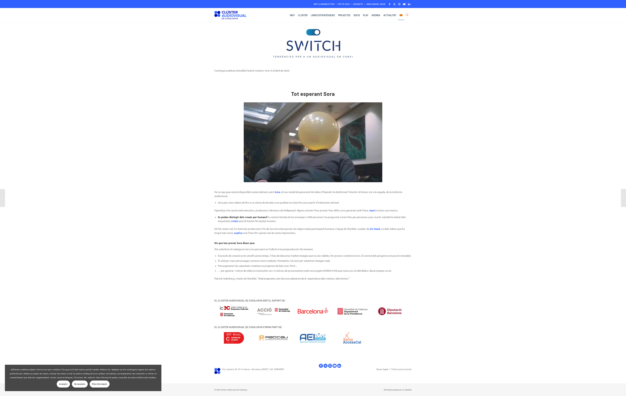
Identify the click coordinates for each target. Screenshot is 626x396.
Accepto (63, 384)
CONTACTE (358, 4)
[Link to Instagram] (399, 4)
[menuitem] (324, 4)
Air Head (375, 228)
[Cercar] (408, 15)
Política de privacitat (401, 369)
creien (234, 221)
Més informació (99, 384)
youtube (335, 366)
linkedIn (339, 366)
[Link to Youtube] (404, 4)
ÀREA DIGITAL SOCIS (375, 4)
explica (238, 233)
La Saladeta (407, 389)
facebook (321, 366)
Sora (277, 192)
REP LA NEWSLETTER (324, 4)
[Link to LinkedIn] (409, 4)
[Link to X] (394, 4)
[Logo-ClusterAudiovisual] (230, 15)
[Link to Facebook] (389, 4)
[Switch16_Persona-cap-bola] (313, 142)
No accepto (79, 384)
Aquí (372, 210)
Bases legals (382, 369)
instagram (330, 366)
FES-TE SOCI (344, 4)
